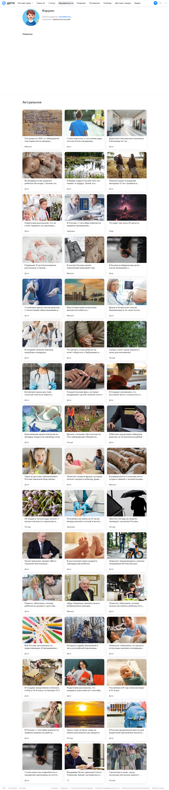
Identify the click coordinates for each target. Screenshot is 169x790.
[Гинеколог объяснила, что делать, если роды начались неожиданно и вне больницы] (127, 636)
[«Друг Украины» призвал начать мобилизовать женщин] (84, 594)
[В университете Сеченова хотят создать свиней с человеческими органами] (127, 467)
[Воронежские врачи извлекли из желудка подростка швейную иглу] (42, 425)
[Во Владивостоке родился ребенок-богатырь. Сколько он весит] (42, 172)
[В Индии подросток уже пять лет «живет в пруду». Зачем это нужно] (84, 172)
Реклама (22, 788)
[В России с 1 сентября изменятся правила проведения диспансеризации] (84, 214)
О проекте (54, 788)
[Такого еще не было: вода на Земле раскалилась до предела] (84, 721)
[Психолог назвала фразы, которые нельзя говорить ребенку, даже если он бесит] (84, 467)
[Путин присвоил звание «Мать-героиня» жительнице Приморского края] (42, 552)
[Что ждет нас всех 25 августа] (127, 214)
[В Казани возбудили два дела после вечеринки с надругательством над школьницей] (127, 256)
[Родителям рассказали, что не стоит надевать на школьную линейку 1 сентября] (42, 214)
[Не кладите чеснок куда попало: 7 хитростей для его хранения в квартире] (42, 510)
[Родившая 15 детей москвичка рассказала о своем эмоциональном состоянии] (42, 256)
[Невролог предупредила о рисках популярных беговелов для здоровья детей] (127, 552)
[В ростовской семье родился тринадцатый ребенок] (84, 552)
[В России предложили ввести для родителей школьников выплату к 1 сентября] (127, 721)
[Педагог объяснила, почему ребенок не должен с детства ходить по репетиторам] (42, 594)
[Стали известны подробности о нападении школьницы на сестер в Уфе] (42, 763)
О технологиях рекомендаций (81, 788)
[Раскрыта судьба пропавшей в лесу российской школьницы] (84, 636)
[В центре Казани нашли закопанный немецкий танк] (84, 256)
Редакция (64, 788)
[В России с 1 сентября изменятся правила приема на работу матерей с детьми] (42, 721)
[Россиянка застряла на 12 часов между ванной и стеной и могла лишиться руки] (84, 510)
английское (65, 16)
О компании (12, 788)
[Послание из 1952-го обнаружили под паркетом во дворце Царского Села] (42, 129)
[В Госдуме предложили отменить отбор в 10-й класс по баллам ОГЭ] (42, 679)
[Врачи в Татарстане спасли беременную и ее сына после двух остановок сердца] (127, 298)
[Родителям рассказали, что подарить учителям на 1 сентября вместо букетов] (84, 679)
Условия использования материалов (136, 788)
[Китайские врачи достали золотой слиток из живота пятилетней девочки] (42, 383)
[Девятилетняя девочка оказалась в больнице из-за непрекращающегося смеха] (127, 129)
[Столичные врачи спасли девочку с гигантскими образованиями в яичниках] (42, 298)
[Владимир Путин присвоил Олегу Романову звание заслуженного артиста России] (84, 763)
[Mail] (4, 3)
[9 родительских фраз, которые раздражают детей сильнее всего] (84, 383)
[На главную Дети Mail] (10, 3)
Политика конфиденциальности (107, 788)
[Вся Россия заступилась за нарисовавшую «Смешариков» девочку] (42, 636)
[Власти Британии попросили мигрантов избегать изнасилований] (84, 298)
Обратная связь (158, 788)
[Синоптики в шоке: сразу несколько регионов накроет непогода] (127, 763)
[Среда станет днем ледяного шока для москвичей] (127, 341)
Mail (4, 788)
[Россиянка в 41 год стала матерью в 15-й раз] (127, 679)
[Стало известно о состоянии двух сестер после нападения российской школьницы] (84, 129)
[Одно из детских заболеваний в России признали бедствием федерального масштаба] (42, 467)
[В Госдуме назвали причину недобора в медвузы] (42, 341)
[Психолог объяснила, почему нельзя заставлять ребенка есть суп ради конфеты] (127, 594)
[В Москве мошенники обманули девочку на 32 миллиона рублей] (127, 425)
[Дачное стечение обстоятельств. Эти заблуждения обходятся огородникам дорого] (84, 425)
